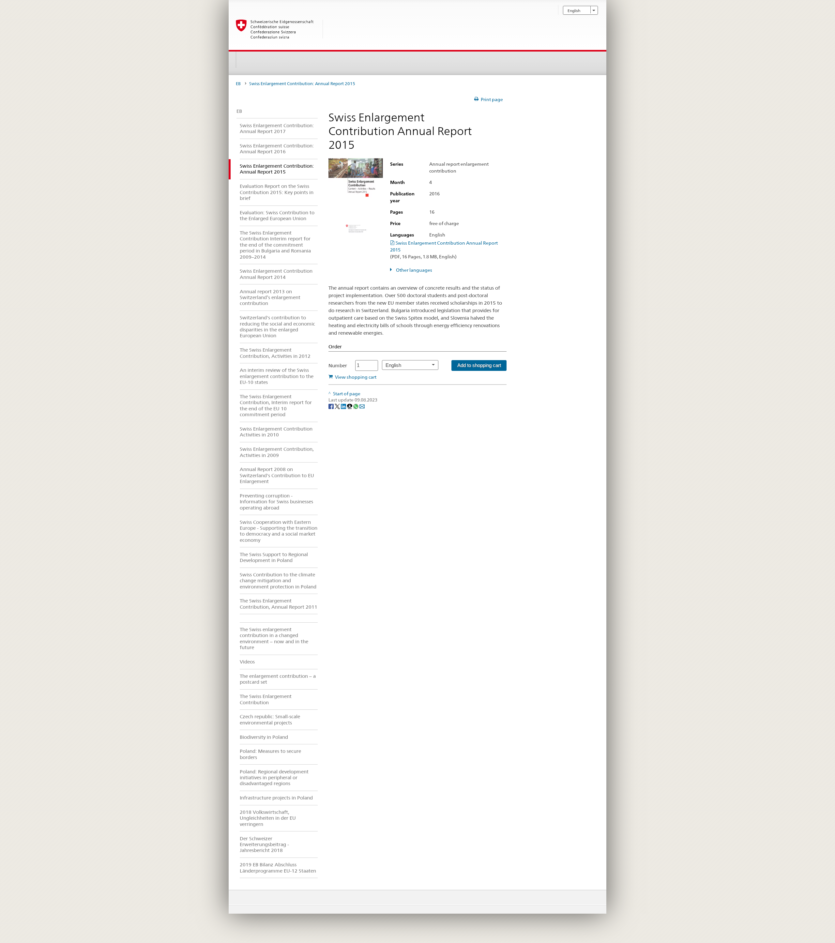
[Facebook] (331, 406)
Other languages (413, 270)
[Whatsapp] (356, 406)
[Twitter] (338, 406)
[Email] (362, 406)
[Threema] (350, 406)
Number (337, 365)
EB (238, 83)
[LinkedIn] (344, 406)
